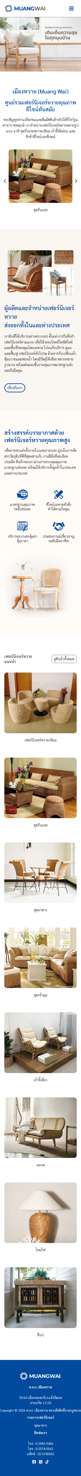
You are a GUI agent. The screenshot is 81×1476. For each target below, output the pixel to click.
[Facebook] (34, 1462)
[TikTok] (47, 1462)
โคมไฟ (40, 1250)
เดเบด (40, 1165)
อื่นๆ (40, 1335)
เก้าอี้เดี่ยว (40, 1080)
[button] (5, 181)
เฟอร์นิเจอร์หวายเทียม (40, 740)
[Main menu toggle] (71, 8)
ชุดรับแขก (40, 825)
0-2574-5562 (44, 1448)
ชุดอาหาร (40, 910)
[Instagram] (41, 1462)
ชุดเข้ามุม (40, 995)
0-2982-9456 (44, 1443)
